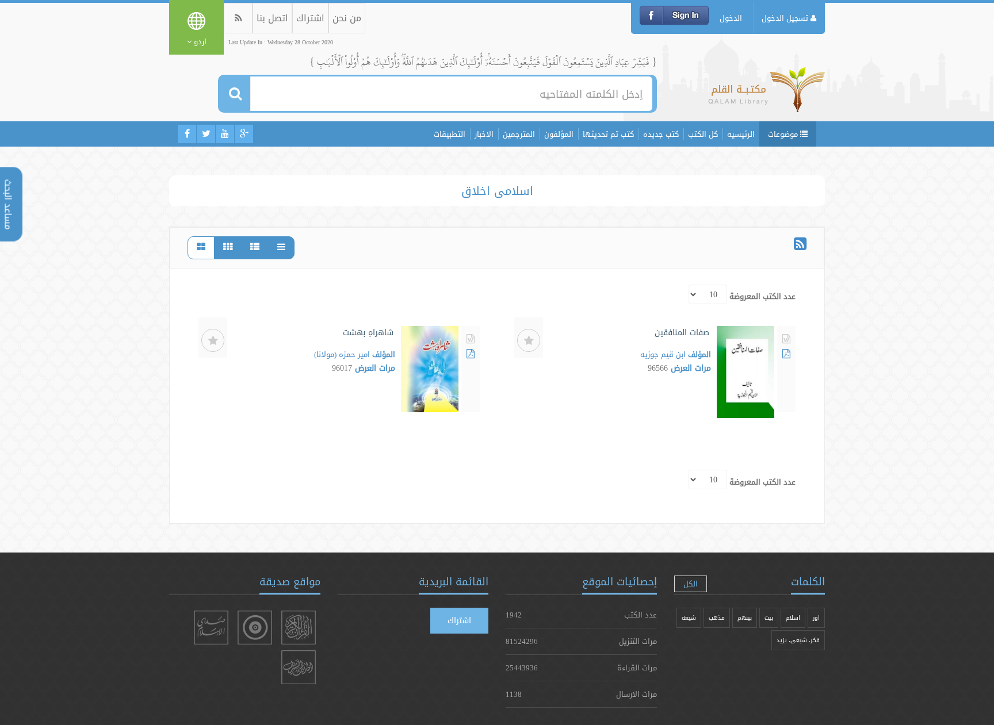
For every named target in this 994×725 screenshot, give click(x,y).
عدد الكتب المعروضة (762, 296)
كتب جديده (661, 134)
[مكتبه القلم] (766, 95)
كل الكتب (703, 134)
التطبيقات (449, 134)
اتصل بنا (272, 18)
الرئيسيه (741, 134)
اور (816, 617)
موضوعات (784, 134)
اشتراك (310, 18)
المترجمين (519, 134)
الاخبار (484, 134)
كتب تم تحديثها (608, 134)
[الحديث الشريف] (298, 667)
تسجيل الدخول (786, 18)
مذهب (717, 617)
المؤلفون (559, 134)
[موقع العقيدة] (255, 628)
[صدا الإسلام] (211, 628)
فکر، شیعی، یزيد (798, 640)
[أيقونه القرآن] (298, 628)
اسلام (793, 617)
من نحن (346, 18)
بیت (768, 617)
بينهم (744, 617)
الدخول (731, 18)
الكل (690, 583)
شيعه (689, 617)
